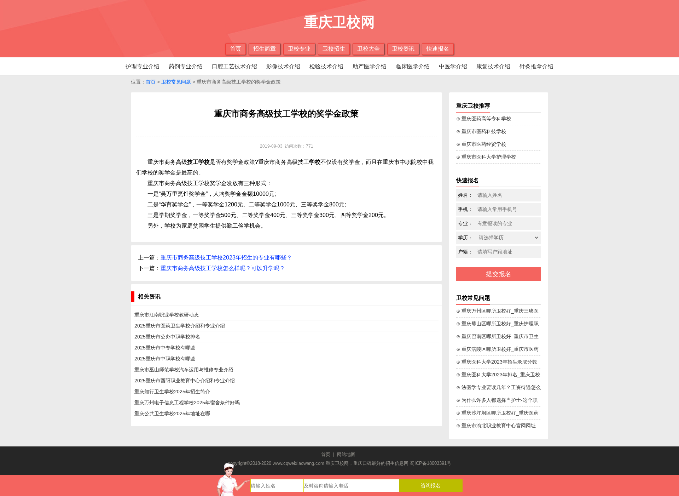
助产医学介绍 (370, 66)
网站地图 (346, 454)
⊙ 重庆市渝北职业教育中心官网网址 (496, 425)
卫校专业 (299, 49)
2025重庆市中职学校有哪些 (164, 358)
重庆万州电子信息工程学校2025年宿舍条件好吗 (187, 402)
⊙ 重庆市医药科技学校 (481, 131)
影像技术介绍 (283, 66)
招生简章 (264, 49)
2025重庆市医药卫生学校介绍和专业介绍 (179, 326)
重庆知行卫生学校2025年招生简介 (172, 391)
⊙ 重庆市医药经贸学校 (481, 144)
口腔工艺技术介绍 (234, 66)
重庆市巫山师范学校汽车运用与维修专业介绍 (183, 369)
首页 (235, 49)
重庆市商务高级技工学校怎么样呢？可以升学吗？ (223, 268)
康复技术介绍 (493, 66)
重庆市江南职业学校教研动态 (166, 315)
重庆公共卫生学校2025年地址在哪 (172, 413)
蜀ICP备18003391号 (430, 463)
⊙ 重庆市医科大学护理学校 (486, 157)
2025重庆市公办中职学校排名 (167, 337)
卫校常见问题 (176, 82)
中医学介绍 (453, 66)
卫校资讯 (403, 49)
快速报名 (437, 49)
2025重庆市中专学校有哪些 (164, 347)
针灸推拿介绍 (536, 66)
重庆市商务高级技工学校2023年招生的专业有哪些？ (226, 258)
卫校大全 (368, 49)
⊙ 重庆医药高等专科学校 (483, 118)
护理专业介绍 (142, 66)
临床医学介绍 (413, 66)
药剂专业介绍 (186, 66)
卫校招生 (334, 49)
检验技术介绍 (326, 66)
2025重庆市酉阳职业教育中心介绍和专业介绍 (184, 380)
